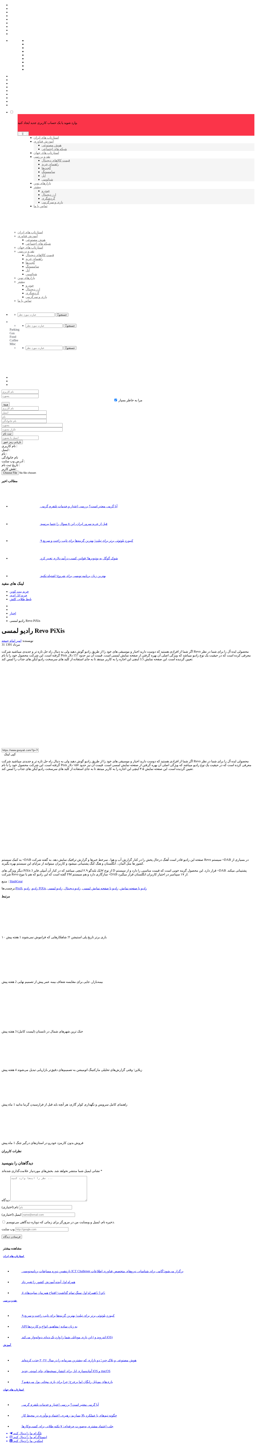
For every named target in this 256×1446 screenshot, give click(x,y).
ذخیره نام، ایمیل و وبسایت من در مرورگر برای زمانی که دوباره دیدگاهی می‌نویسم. (60, 1222)
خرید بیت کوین (19, 591)
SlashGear (16, 881)
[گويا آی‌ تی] (48, 239)
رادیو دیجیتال (72, 888)
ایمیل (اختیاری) (11, 1214)
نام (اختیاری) (10, 1207)
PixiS (19, 888)
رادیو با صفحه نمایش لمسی (100, 888)
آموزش (7, 1345)
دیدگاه (6, 1200)
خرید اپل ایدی (18, 595)
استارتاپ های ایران (14, 1256)
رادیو (35, 888)
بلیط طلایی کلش (21, 599)
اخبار (13, 613)
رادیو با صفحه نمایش (133, 888)
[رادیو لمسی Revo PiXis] (68, 743)
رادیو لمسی (55, 888)
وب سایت (8, 1229)
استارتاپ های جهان (13, 1389)
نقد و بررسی (10, 1300)
